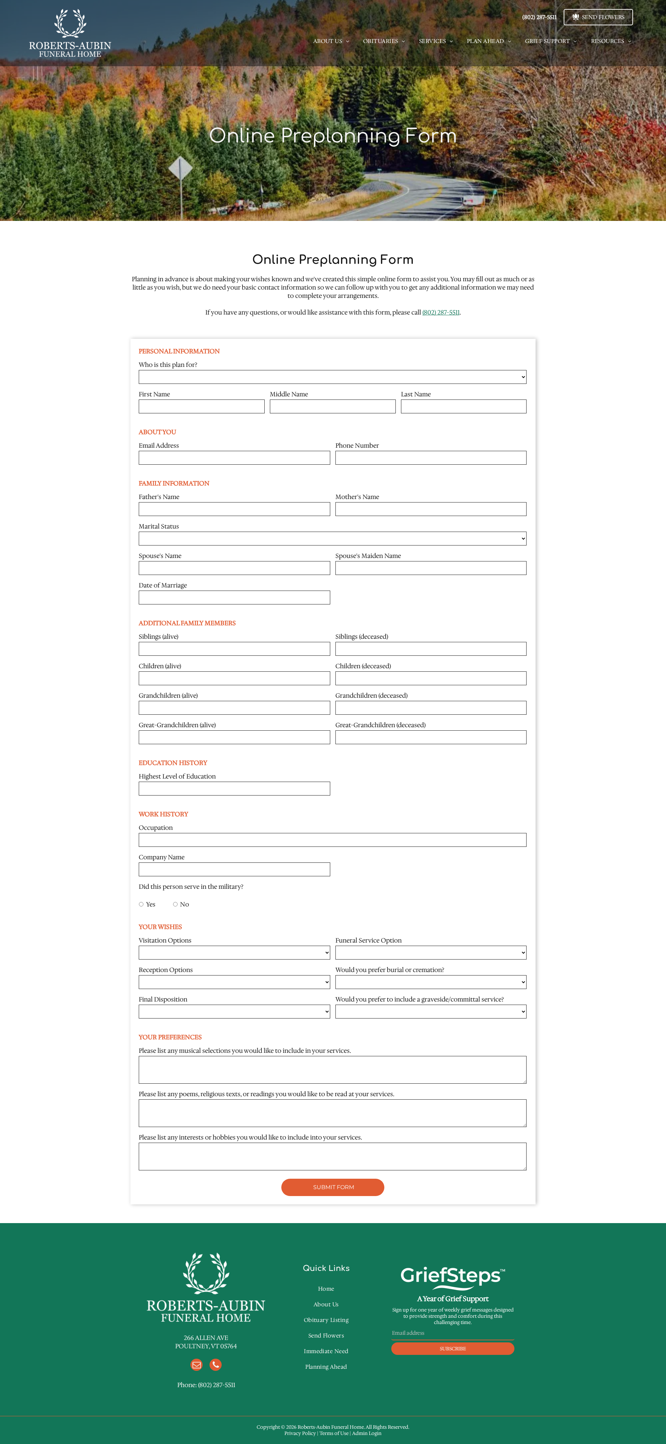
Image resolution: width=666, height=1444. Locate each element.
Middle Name (289, 394)
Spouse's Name (160, 556)
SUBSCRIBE (453, 1349)
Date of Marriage (163, 585)
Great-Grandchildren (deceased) (380, 725)
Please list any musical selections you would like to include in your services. (245, 1051)
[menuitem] (331, 41)
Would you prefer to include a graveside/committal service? (419, 999)
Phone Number (357, 445)
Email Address (159, 445)
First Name (154, 394)
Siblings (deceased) (361, 637)
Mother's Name (357, 497)
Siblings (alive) (158, 637)
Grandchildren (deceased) (371, 695)
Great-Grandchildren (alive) (177, 725)
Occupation (156, 828)
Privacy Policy (300, 1433)
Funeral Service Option (368, 940)
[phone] (216, 1366)
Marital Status (159, 526)
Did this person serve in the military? (191, 887)
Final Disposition (163, 999)
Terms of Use (334, 1433)
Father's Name (159, 497)
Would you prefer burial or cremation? (389, 970)
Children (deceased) (363, 666)
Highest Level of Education (177, 776)
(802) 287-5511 (441, 312)
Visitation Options (165, 940)
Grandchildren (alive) (168, 695)
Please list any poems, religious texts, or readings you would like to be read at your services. (266, 1094)
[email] (196, 1366)
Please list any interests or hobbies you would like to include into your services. (250, 1137)
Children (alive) (160, 666)
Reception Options (166, 970)
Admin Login (367, 1433)
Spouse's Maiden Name (368, 556)
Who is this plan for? (168, 365)
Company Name (162, 857)
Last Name (416, 394)
